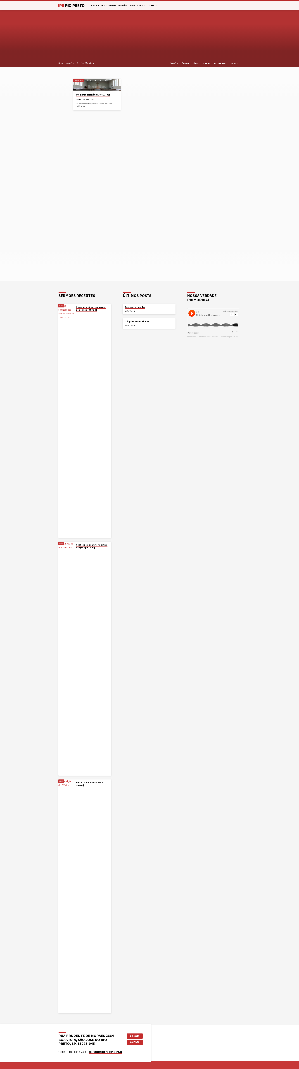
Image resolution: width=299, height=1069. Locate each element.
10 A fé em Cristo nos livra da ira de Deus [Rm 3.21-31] (218, 337)
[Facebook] (228, 5)
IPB (71, 5)
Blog (132, 5)
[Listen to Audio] (96, 99)
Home (61, 63)
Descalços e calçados (135, 307)
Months (234, 63)
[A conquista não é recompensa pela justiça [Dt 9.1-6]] (66, 421)
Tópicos (184, 63)
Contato (152, 5)
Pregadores (220, 63)
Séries (196, 63)
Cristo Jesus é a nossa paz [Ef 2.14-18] (90, 784)
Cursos (141, 5)
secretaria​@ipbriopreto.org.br (105, 1051)
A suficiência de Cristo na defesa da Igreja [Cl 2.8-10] (91, 546)
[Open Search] (222, 5)
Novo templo (108, 5)
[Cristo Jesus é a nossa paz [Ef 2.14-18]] (66, 896)
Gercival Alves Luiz (85, 63)
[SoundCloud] (239, 5)
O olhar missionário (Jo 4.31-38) (93, 94)
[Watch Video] (77, 314)
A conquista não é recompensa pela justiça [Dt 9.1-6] (91, 308)
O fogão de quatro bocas (137, 321)
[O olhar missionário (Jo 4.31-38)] (97, 85)
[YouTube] (232, 5)
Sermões (122, 5)
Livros (206, 63)
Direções (135, 1035)
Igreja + (94, 5)
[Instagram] (235, 5)
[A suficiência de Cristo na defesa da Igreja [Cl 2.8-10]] (66, 659)
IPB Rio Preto (192, 337)
